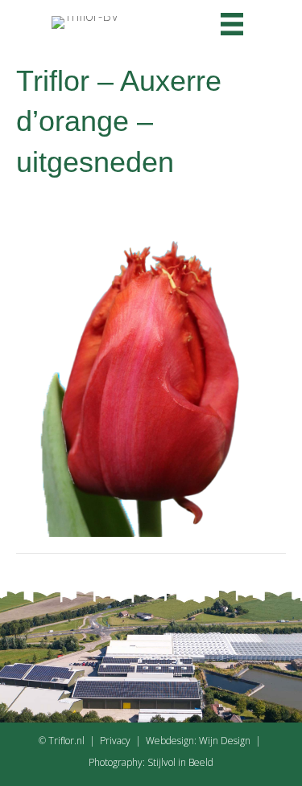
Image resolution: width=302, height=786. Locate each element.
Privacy (115, 740)
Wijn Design (224, 740)
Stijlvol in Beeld (180, 762)
